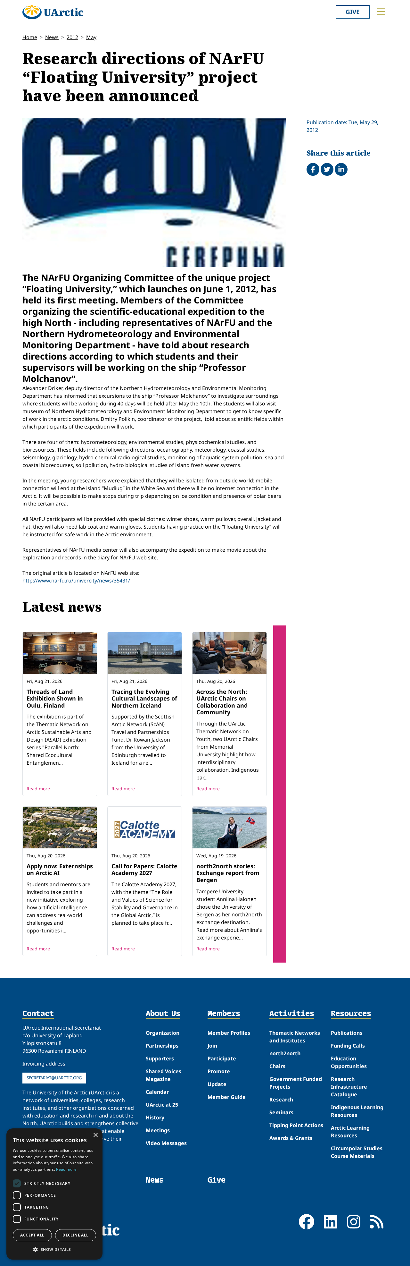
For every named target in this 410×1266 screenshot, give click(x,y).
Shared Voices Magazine (163, 1075)
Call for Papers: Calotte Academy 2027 (144, 869)
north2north (284, 1053)
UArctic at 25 (162, 1104)
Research (281, 1099)
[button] (54, 1249)
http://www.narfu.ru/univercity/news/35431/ (76, 580)
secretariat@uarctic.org (54, 1078)
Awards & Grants (290, 1138)
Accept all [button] (32, 1235)
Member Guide (227, 1096)
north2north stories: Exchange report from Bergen (227, 873)
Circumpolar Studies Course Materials (356, 1152)
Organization (162, 1032)
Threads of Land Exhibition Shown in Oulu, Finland (55, 698)
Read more (38, 789)
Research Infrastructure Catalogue (349, 1086)
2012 (72, 37)
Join (212, 1045)
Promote (219, 1071)
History (155, 1117)
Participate (222, 1058)
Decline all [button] (75, 1235)
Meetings (158, 1130)
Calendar (157, 1091)
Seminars (281, 1112)
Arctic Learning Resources (350, 1131)
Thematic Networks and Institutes (294, 1036)
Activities (291, 1014)
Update (217, 1084)
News (52, 37)
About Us (163, 1014)
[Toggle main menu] (381, 11)
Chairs (277, 1066)
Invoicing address (43, 1063)
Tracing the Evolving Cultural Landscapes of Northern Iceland (144, 698)
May (91, 37)
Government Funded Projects (295, 1082)
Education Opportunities (349, 1062)
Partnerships (162, 1045)
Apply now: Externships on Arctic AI (60, 869)
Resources (351, 1014)
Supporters (160, 1058)
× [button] (95, 1135)
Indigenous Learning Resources (357, 1111)
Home (29, 37)
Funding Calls (348, 1045)
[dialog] (54, 1194)
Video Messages (166, 1143)
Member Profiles (229, 1032)
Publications (346, 1032)
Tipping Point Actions (296, 1125)
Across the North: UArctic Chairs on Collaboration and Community (222, 702)
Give (353, 11)
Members (224, 1014)
